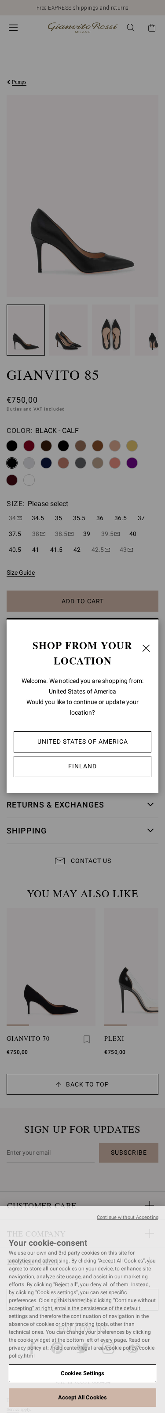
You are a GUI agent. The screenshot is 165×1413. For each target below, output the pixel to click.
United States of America (82, 741)
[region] (82, 1309)
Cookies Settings (82, 1373)
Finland (82, 766)
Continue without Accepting (127, 1217)
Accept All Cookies (82, 1397)
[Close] (146, 648)
